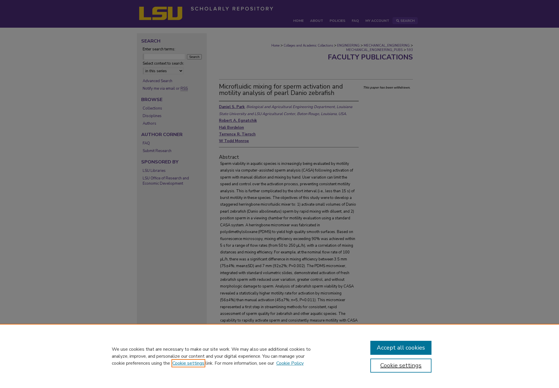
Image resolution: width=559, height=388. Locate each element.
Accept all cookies (401, 348)
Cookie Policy (290, 363)
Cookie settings (188, 363)
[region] (279, 356)
